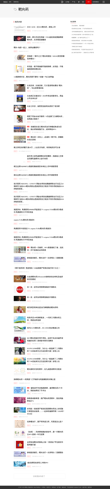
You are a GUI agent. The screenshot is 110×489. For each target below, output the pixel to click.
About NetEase (37, 487)
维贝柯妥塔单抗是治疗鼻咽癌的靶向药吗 (42, 307)
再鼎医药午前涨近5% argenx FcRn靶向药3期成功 (32, 228)
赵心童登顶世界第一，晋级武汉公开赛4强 (83, 52)
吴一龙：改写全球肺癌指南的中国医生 (41, 287)
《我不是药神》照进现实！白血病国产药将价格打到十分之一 (37, 268)
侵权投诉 (90, 487)
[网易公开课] (68, 2)
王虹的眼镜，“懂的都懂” (78, 25)
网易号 (28, 30)
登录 (89, 1)
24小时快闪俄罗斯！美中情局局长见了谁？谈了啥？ (84, 34)
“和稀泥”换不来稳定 (77, 46)
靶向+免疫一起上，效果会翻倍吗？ (27, 47)
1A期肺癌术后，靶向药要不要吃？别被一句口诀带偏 (34, 77)
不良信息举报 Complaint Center (74, 487)
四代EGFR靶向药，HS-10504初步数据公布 (43, 328)
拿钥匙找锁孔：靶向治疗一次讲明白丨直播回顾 (45, 258)
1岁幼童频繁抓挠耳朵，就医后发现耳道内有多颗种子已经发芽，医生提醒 (84, 31)
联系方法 (49, 487)
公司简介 (44, 487)
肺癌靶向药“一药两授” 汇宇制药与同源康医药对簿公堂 (34, 379)
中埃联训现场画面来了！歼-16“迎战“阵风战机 (84, 43)
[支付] (79, 2)
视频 (29, 132)
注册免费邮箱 (95, 1)
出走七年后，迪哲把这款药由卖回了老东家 (43, 106)
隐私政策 (64, 487)
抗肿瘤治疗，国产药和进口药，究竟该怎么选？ (45, 422)
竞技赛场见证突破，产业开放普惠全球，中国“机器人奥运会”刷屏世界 (84, 28)
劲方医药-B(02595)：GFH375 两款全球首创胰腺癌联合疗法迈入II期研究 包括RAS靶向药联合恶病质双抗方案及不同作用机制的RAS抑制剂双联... (39, 186)
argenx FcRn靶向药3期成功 (24, 220)
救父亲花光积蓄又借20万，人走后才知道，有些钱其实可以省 (37, 147)
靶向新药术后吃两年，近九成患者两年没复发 (44, 369)
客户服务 (59, 487)
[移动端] (62, 2)
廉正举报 (84, 487)
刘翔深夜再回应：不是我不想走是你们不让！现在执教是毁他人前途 (84, 49)
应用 (10, 1)
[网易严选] (74, 2)
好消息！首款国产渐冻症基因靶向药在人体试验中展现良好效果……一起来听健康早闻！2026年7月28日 (45, 411)
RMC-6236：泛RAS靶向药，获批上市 (41, 27)
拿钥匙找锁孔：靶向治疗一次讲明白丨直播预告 (45, 452)
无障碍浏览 (16, 1)
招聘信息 (54, 487)
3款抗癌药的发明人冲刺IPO (37, 463)
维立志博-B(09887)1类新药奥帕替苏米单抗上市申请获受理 (36, 166)
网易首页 (5, 1)
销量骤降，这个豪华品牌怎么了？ (81, 37)
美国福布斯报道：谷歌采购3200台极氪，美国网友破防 (84, 40)
